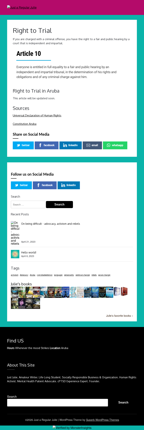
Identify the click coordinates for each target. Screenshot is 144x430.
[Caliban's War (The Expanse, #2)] (36, 297)
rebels (94, 275)
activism (14, 275)
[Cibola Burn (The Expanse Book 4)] (22, 297)
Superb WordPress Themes (102, 420)
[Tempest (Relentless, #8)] (22, 308)
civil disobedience (44, 275)
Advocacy (24, 275)
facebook (49, 145)
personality (69, 275)
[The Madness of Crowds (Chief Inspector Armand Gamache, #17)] (58, 297)
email (95, 145)
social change (104, 275)
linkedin (73, 145)
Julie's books (21, 283)
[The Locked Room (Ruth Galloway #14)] (36, 308)
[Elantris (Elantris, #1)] (14, 308)
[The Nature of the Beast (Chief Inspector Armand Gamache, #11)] (102, 296)
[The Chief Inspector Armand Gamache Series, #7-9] (117, 295)
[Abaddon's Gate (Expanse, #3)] (29, 297)
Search (12, 396)
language (58, 275)
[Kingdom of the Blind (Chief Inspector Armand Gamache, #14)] (80, 297)
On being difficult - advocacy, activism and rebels (50, 223)
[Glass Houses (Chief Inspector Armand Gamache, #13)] (87, 297)
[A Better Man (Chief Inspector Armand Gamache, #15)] (73, 297)
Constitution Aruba (24, 124)
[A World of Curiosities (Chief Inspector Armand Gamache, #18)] (51, 297)
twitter (26, 145)
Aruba (32, 275)
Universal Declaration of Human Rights (37, 115)
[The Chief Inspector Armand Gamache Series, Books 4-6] (124, 295)
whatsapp (117, 145)
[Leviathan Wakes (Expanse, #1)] (43, 297)
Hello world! (28, 252)
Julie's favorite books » (119, 315)
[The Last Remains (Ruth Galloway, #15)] (29, 308)
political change (83, 275)
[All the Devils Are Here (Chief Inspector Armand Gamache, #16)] (65, 296)
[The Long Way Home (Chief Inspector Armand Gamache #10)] (109, 296)
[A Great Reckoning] (95, 297)
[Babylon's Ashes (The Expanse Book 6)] (14, 297)
